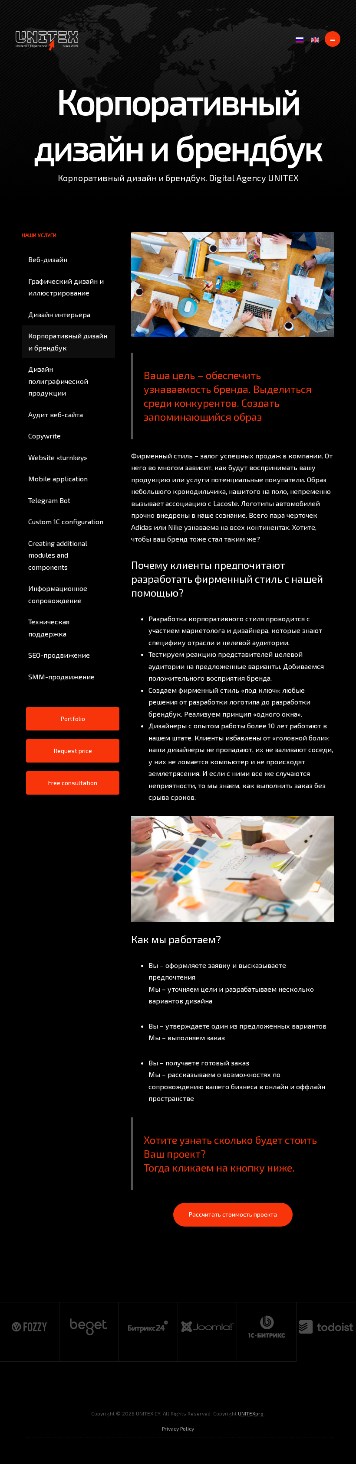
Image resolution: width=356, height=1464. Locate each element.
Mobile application (58, 478)
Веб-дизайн (47, 259)
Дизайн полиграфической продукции (58, 381)
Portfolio (73, 718)
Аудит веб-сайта (55, 414)
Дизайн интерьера (59, 314)
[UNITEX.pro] (47, 41)
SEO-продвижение (59, 655)
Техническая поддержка (48, 627)
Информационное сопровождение (57, 594)
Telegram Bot (49, 500)
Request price (73, 750)
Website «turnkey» (57, 457)
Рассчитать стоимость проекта (233, 1214)
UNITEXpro (251, 1413)
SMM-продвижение (61, 676)
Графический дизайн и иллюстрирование (66, 287)
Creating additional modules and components (57, 555)
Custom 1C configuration (65, 521)
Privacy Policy (178, 1428)
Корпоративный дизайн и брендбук (67, 341)
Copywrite (44, 436)
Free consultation (72, 782)
